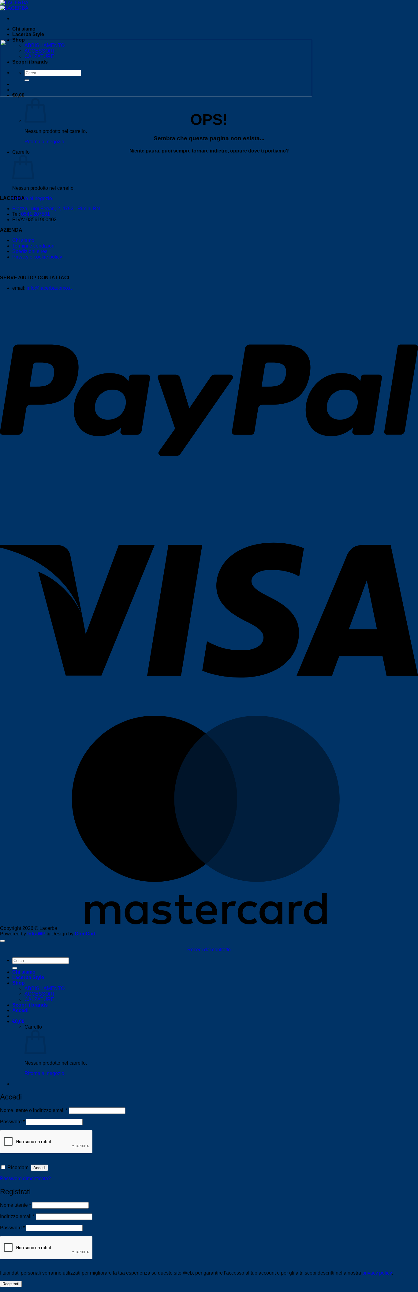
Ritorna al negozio (44, 141)
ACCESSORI (39, 994)
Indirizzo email (17, 1216)
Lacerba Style (28, 34)
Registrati (10, 1284)
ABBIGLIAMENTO (44, 988)
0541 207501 (35, 214)
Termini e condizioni (34, 245)
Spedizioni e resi (30, 251)
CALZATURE (39, 999)
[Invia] (14, 968)
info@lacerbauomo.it (49, 288)
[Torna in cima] (2, 941)
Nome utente (15, 1205)
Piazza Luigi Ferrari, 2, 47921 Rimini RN (56, 208)
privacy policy (377, 1272)
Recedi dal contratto (209, 949)
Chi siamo (23, 28)
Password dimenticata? (25, 1178)
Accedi (39, 1167)
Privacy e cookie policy (37, 256)
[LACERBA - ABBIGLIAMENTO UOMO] (14, 5)
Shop (18, 983)
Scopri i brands (30, 1005)
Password (12, 1121)
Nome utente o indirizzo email (34, 1110)
